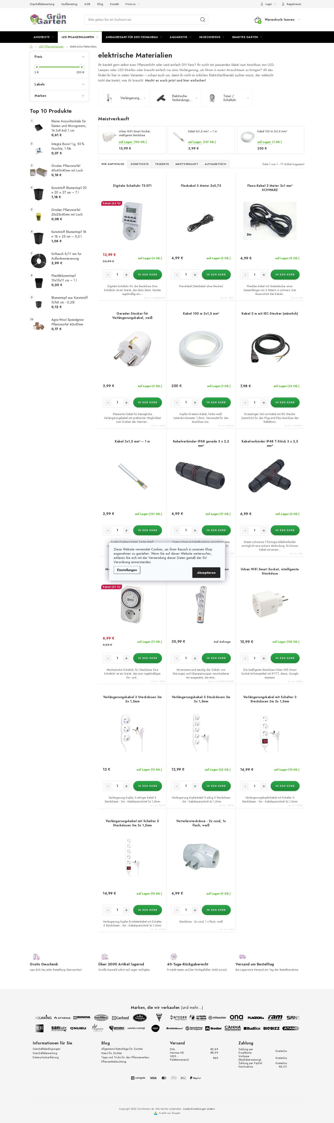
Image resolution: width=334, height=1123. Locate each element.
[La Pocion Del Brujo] (194, 1018)
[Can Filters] (97, 1018)
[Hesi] (155, 1018)
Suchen (202, 20)
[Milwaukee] (213, 1018)
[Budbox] (256, 1028)
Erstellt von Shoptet (169, 1113)
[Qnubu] (82, 1028)
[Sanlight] (62, 1028)
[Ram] (271, 1018)
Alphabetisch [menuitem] (215, 164)
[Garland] (116, 1018)
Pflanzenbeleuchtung (113, 1061)
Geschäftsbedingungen (46, 1048)
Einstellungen (127, 570)
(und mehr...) (192, 1007)
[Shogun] (43, 1028)
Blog (100, 4)
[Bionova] (78, 1018)
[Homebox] (178, 1028)
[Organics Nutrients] (101, 1028)
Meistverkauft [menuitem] (187, 164)
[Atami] (294, 1028)
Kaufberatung (69, 4)
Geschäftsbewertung (42, 4)
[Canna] (236, 1028)
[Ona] (232, 1018)
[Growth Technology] (136, 1018)
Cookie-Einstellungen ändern (199, 1109)
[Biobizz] (275, 1028)
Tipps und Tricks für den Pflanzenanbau (125, 1057)
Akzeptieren (206, 572)
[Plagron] (252, 1018)
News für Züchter (111, 1053)
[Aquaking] (39, 1018)
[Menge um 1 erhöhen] (126, 274)
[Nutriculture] (120, 1028)
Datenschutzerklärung (46, 1057)
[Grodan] (217, 1028)
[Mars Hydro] (140, 1028)
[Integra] (174, 1018)
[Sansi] (290, 1018)
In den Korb (147, 274)
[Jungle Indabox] (159, 1028)
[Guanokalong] (198, 1028)
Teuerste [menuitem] (162, 164)
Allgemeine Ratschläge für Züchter (122, 1048)
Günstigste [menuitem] (140, 164)
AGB (87, 4)
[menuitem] (44, 37)
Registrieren (294, 4)
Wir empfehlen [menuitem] (112, 164)
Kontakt (114, 4)
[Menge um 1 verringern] (108, 274)
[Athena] (58, 1018)
